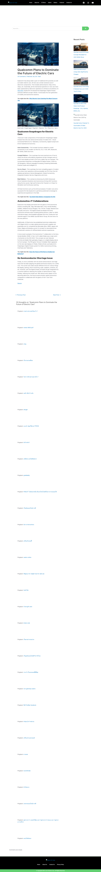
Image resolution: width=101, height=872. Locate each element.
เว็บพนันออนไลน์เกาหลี (30, 508)
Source (20, 283)
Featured (62, 2)
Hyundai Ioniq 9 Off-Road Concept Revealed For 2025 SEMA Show (81, 55)
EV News (43, 2)
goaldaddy (27, 475)
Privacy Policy (60, 864)
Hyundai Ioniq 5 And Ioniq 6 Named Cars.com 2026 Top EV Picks (81, 89)
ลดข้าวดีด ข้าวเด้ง (28, 393)
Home (30, 2)
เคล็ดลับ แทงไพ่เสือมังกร (30, 459)
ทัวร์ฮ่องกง (26, 787)
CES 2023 (20, 90)
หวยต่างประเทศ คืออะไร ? (31, 311)
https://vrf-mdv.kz (29, 721)
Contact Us (69, 2)
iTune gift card (28, 606)
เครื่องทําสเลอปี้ (28, 541)
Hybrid (49, 2)
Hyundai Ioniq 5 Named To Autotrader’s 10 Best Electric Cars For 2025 (81, 125)
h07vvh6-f (27, 442)
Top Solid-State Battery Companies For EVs (42, 196)
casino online (27, 557)
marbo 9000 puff (28, 327)
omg (25, 344)
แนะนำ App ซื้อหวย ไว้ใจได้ (31, 426)
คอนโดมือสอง (27, 838)
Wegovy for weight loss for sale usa (34, 573)
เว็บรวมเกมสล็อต (28, 360)
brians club (27, 623)
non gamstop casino (29, 688)
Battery (55, 2)
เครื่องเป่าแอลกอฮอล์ (29, 738)
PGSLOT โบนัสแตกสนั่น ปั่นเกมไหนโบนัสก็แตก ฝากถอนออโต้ (40, 491)
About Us (37, 2)
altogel (25, 409)
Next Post (57, 295)
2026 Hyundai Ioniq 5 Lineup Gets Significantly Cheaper (81, 72)
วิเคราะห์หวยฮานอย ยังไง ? (31, 377)
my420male (27, 770)
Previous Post (21, 295)
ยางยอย (26, 754)
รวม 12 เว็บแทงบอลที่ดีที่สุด (31, 672)
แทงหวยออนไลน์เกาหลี (30, 803)
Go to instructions (29, 524)
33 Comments (22, 76)
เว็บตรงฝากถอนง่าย (29, 639)
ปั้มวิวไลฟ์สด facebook (30, 705)
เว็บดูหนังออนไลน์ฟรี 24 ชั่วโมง (32, 656)
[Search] (85, 28)
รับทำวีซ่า (26, 590)
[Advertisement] (50, 15)
